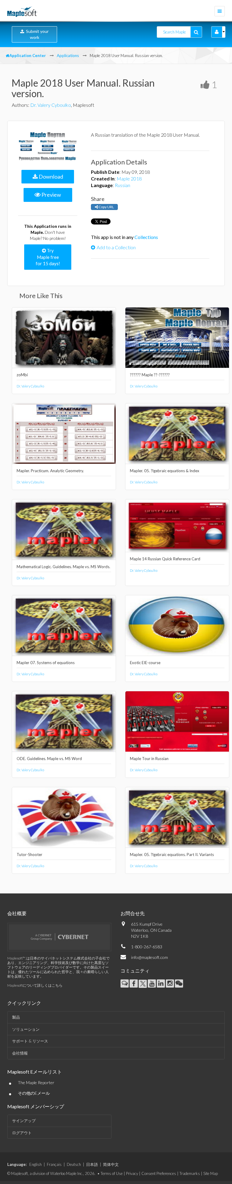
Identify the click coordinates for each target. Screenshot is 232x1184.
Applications (68, 55)
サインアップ (24, 1120)
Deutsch (74, 1164)
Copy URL (106, 207)
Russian (122, 185)
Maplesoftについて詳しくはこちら (35, 985)
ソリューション (26, 1029)
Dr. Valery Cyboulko (50, 105)
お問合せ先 (133, 913)
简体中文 (111, 1164)
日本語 (92, 1164)
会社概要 (17, 913)
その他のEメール (34, 1093)
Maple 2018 (129, 178)
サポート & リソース (30, 1041)
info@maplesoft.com (149, 957)
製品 (16, 1017)
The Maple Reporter (36, 1082)
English (35, 1164)
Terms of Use (112, 1173)
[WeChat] (179, 983)
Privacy (132, 1173)
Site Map (210, 1173)
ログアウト (22, 1132)
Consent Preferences (158, 1173)
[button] (216, 32)
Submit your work (36, 34)
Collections (146, 237)
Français (54, 1164)
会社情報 (20, 1053)
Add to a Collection (116, 247)
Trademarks (189, 1173)
